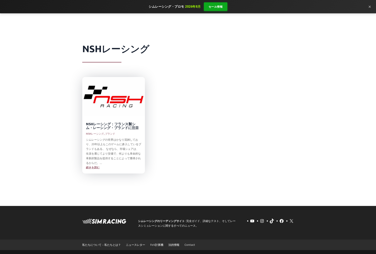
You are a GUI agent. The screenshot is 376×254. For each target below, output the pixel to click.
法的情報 (173, 245)
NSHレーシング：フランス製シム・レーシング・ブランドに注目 (112, 126)
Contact (189, 245)
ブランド (110, 133)
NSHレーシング (95, 133)
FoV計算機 (156, 245)
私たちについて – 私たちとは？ (101, 245)
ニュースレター (135, 245)
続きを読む (93, 167)
